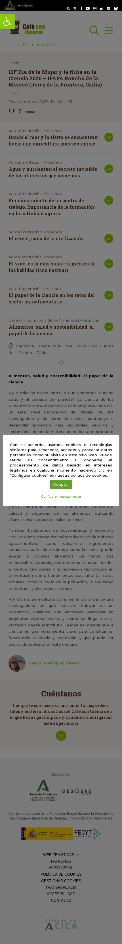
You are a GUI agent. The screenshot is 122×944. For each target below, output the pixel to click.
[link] (7, 21)
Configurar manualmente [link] (61, 497)
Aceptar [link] (61, 484)
